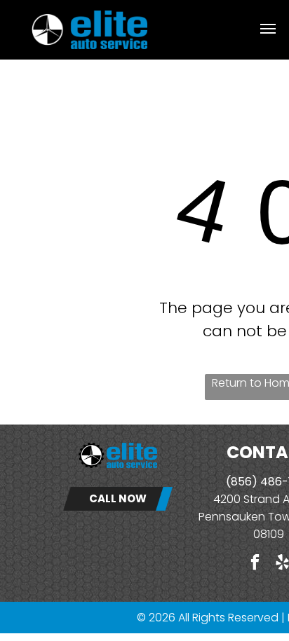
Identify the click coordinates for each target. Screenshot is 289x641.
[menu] (268, 29)
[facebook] (255, 564)
